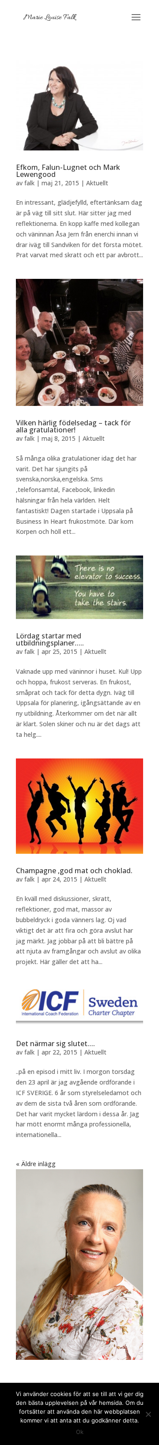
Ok (79, 1431)
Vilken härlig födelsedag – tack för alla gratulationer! (73, 426)
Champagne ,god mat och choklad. (74, 870)
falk (29, 183)
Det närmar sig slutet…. (55, 1043)
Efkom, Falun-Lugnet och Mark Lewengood (68, 170)
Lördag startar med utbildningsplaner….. (50, 639)
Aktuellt (97, 183)
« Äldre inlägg (36, 1164)
